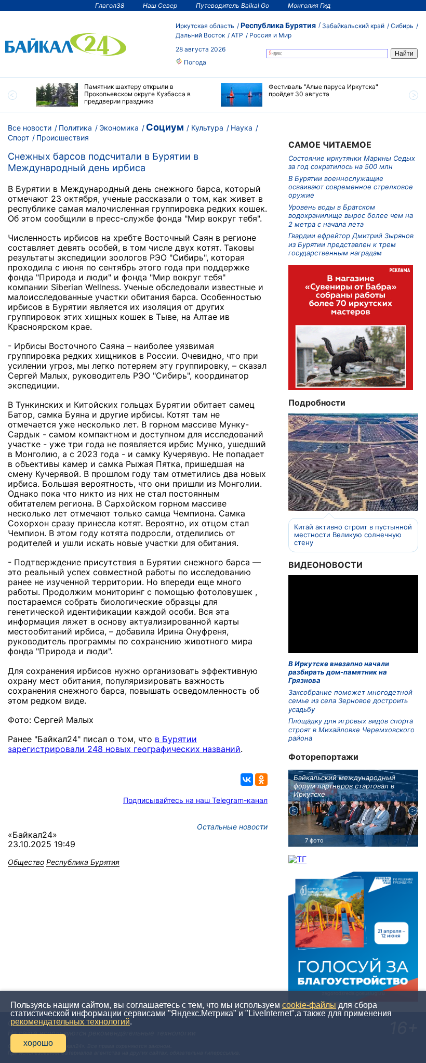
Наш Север (160, 5)
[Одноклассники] (261, 779)
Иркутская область (205, 26)
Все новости (29, 127)
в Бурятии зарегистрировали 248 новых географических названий (124, 744)
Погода (194, 62)
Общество (26, 862)
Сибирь (402, 26)
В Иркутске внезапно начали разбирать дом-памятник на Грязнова (338, 672)
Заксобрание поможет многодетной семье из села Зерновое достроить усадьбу (350, 701)
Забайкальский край (353, 26)
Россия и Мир (270, 35)
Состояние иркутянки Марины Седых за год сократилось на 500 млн (351, 162)
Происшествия (62, 137)
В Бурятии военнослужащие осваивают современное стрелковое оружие (350, 187)
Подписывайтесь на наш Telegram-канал (195, 800)
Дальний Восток (200, 35)
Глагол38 (109, 5)
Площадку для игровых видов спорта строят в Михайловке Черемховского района (351, 729)
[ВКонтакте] (247, 779)
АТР (237, 35)
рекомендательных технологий (70, 1021)
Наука (241, 127)
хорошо (38, 1043)
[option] (121, 95)
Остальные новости (232, 826)
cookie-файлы (309, 1005)
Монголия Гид (309, 5)
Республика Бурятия (278, 25)
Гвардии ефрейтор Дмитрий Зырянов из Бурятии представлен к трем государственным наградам (351, 244)
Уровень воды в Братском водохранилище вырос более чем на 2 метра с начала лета (350, 215)
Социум (165, 127)
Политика (75, 127)
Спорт (18, 137)
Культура (207, 127)
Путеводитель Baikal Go (232, 5)
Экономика (119, 127)
